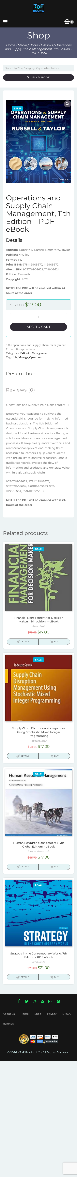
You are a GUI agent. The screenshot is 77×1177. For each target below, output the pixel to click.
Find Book (39, 77)
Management (40, 353)
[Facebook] (19, 1001)
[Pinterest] (58, 1001)
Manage (23, 357)
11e (15, 357)
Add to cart (39, 327)
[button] (67, 103)
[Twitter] (27, 1001)
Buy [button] (56, 641)
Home (10, 45)
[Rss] (42, 1001)
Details (25, 641)
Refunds (8, 1023)
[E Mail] (50, 1001)
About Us (9, 1013)
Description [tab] (21, 373)
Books (33, 45)
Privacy (51, 1013)
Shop (38, 1013)
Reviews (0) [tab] (20, 390)
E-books (47, 45)
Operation (35, 357)
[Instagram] (35, 1001)
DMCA (66, 1013)
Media (22, 45)
